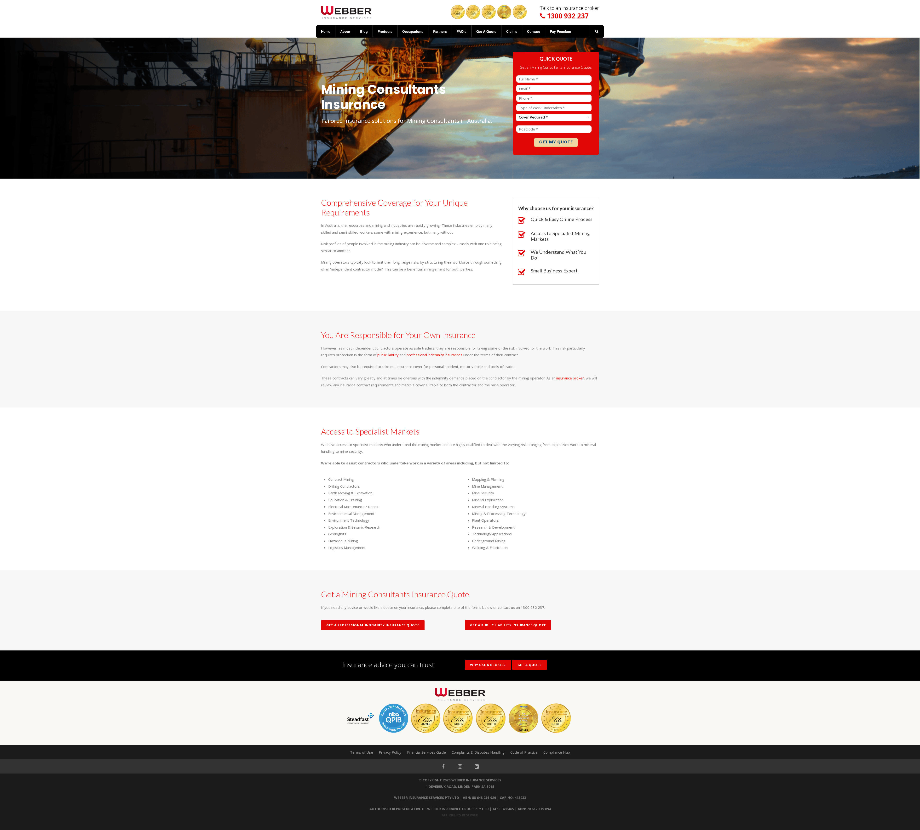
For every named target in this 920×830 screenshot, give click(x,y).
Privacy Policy (390, 752)
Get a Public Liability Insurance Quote (508, 625)
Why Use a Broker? (488, 665)
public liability (388, 354)
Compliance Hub (556, 752)
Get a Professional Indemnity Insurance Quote (372, 625)
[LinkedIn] (477, 766)
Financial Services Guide (426, 752)
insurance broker (570, 378)
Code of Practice (524, 752)
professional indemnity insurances (434, 354)
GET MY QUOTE (556, 142)
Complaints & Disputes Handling (478, 752)
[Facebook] (443, 766)
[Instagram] (460, 766)
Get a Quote (529, 665)
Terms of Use (361, 752)
